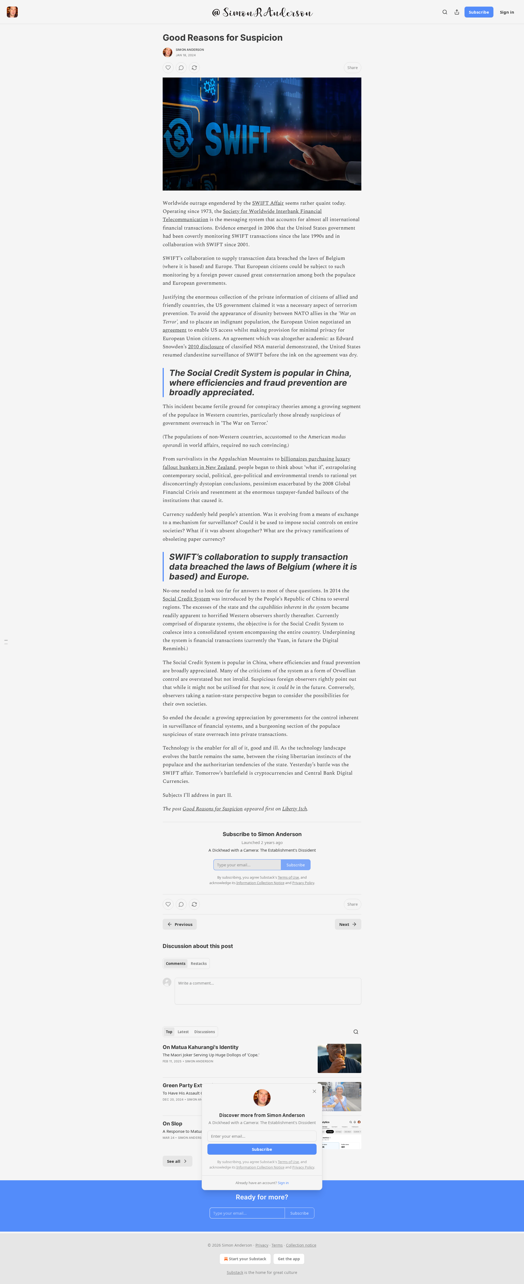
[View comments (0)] (181, 67)
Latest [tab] (183, 1031)
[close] (314, 1091)
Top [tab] (169, 1031)
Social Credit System (186, 599)
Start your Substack (247, 1258)
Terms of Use (288, 1161)
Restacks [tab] (199, 963)
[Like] (168, 67)
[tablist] (186, 963)
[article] (262, 1058)
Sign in (507, 12)
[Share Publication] (456, 12)
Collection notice (301, 1245)
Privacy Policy (303, 1167)
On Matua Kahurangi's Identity (201, 1047)
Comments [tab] (175, 963)
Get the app (289, 1258)
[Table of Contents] (6, 642)
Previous (183, 924)
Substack (235, 1272)
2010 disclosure (206, 347)
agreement (175, 330)
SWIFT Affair (268, 203)
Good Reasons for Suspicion (213, 809)
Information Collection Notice (260, 1167)
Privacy (261, 1245)
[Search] (444, 12)
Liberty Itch (294, 809)
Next (344, 924)
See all (173, 1161)
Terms (277, 1245)
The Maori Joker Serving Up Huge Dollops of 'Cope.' (211, 1054)
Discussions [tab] (204, 1031)
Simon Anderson (190, 50)
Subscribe (479, 12)
